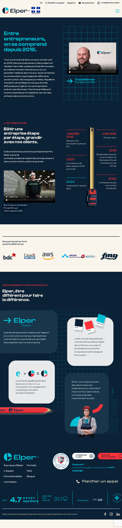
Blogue (31, 476)
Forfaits (31, 465)
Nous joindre (88, 3)
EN (41, 3)
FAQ (29, 470)
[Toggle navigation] (117, 11)
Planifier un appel (55, 3)
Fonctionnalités (13, 476)
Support (71, 3)
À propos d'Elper (13, 465)
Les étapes (10, 481)
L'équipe (9, 470)
